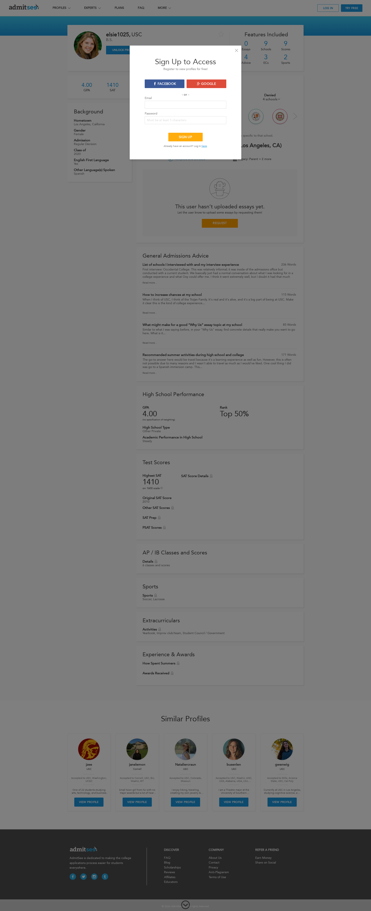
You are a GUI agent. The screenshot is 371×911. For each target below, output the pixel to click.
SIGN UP (185, 137)
